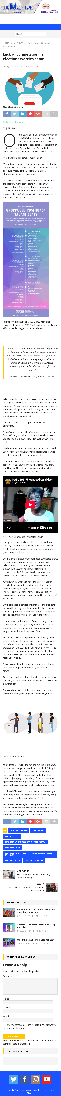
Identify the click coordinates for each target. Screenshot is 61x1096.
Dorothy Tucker (19, 830)
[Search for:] (30, 33)
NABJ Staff (27, 66)
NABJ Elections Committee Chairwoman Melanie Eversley (29, 854)
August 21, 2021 (25, 931)
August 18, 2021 (25, 943)
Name (6, 998)
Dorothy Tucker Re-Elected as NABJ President (36, 926)
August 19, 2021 (12, 66)
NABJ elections (12, 847)
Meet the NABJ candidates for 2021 (35, 939)
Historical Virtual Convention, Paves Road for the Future (36, 911)
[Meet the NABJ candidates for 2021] (9, 942)
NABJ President (12, 860)
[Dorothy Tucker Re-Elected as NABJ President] (9, 927)
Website (7, 1016)
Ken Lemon (38, 830)
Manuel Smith (12, 836)
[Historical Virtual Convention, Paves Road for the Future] (9, 912)
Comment (8, 976)
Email (6, 1007)
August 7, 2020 (24, 916)
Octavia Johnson (34, 860)
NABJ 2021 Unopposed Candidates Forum (25, 842)
